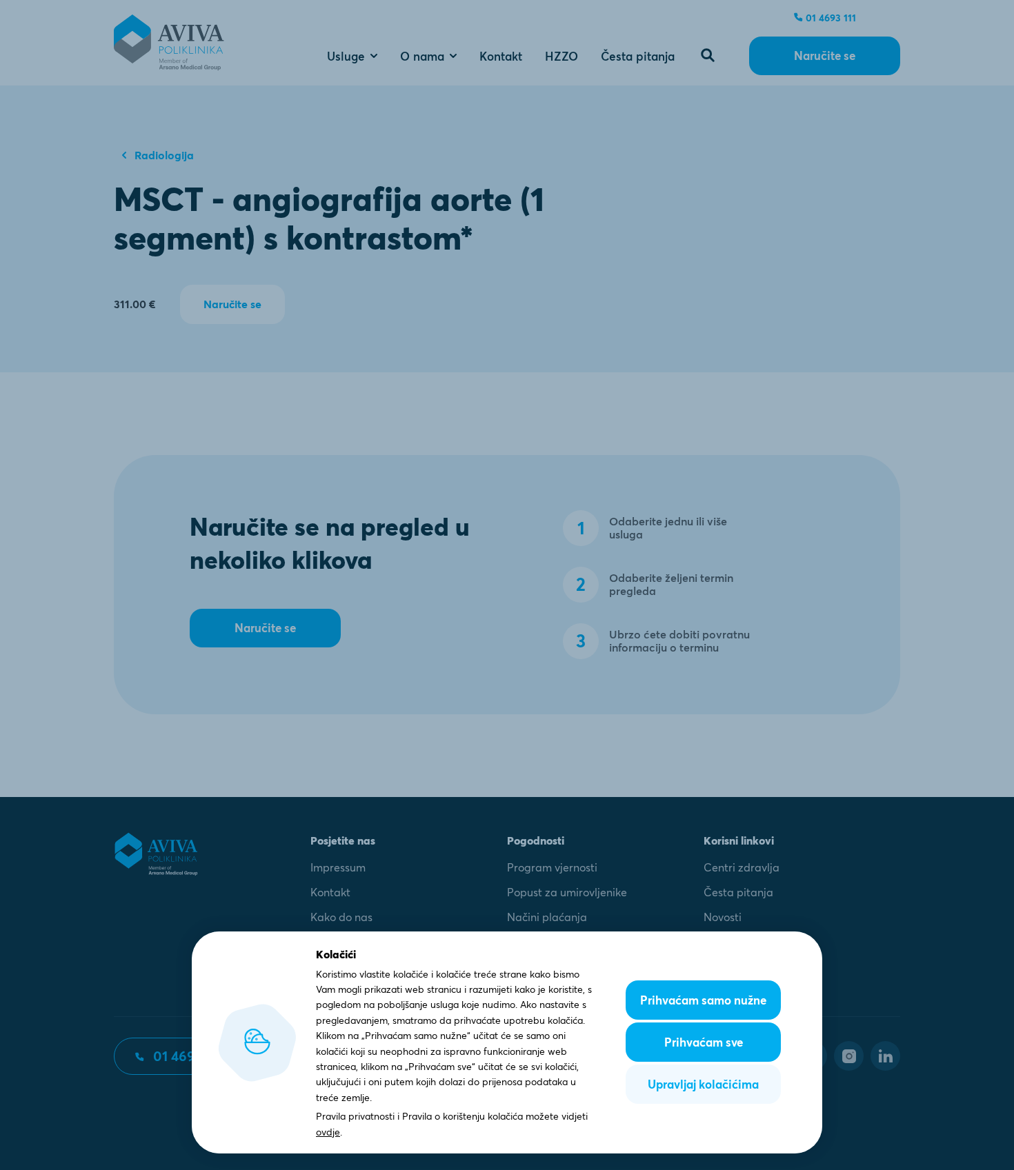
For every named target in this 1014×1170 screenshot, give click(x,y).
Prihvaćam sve (703, 1042)
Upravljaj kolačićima (703, 1084)
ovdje (328, 1132)
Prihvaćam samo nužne (703, 1000)
